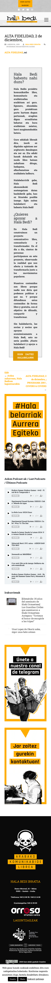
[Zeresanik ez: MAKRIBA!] (8, 555)
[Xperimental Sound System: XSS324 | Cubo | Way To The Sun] (8, 523)
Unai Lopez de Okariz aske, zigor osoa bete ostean (26, 630)
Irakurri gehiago (35, 979)
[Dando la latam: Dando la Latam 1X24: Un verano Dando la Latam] (8, 534)
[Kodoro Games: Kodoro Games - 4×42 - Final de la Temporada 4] (8, 492)
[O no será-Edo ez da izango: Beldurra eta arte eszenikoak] (8, 565)
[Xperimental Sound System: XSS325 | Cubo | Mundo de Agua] (8, 503)
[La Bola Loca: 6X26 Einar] (8, 513)
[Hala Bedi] (22, 19)
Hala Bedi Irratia (33, 44)
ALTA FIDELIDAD (14, 52)
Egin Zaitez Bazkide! (25, 3)
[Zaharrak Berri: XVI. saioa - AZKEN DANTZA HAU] (8, 545)
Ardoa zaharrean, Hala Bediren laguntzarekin (13, 379)
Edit (7, 372)
